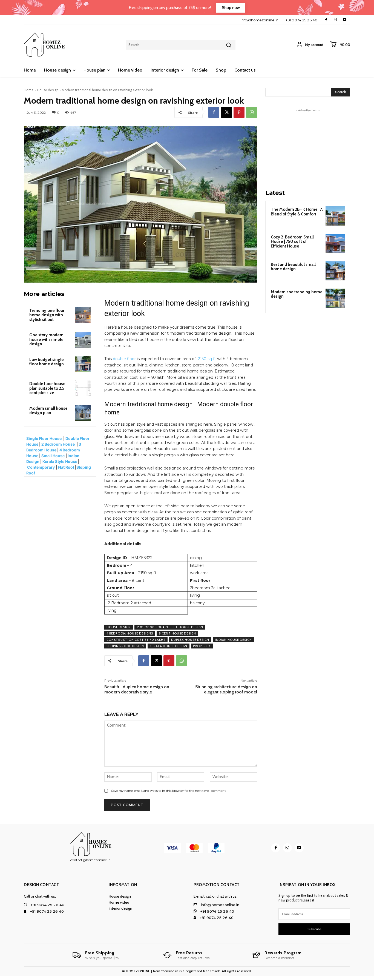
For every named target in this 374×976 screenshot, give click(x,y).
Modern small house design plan (48, 411)
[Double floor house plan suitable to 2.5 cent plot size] (83, 388)
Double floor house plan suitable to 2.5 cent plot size (47, 388)
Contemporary (41, 467)
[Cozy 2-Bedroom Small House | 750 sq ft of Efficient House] (335, 243)
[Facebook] (326, 20)
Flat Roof (66, 467)
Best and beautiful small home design (293, 267)
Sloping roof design (125, 646)
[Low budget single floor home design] (83, 364)
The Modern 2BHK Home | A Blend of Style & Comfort (297, 212)
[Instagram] (335, 20)
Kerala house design (168, 646)
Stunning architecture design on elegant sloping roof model (226, 689)
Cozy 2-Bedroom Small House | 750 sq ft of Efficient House (292, 242)
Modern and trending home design (297, 294)
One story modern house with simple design (46, 339)
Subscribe (314, 929)
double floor (124, 358)
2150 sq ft (207, 358)
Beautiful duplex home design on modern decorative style (136, 689)
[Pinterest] (239, 112)
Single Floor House (44, 438)
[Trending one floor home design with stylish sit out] (83, 315)
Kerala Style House (59, 461)
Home (28, 90)
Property (202, 646)
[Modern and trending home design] (335, 298)
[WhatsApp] (251, 112)
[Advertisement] (308, 147)
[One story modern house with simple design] (83, 340)
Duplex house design (190, 640)
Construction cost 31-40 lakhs (136, 640)
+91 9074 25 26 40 (302, 20)
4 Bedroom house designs (130, 633)
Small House (53, 455)
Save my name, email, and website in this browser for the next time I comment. (168, 791)
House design (47, 90)
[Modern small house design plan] (83, 413)
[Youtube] (344, 20)
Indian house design (233, 640)
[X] (226, 112)
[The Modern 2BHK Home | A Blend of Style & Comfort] (335, 215)
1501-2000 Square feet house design (170, 627)
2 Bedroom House (58, 444)
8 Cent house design (177, 633)
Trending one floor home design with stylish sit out (46, 315)
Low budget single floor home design (46, 362)
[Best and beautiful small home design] (335, 270)
